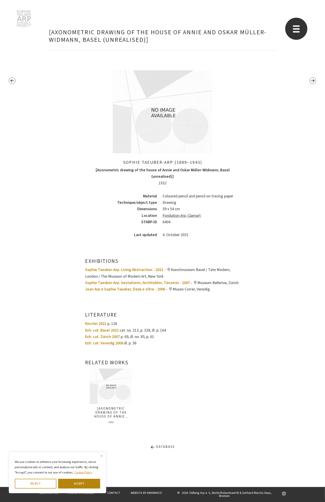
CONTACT (113, 493)
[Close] (101, 455)
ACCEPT (79, 483)
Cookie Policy (83, 472)
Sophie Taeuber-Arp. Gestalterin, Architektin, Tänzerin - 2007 (137, 283)
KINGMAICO (154, 493)
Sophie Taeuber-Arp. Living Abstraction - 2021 (124, 270)
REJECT (36, 483)
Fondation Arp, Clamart (181, 215)
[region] (57, 472)
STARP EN (23, 19)
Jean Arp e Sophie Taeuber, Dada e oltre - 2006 (125, 289)
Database (165, 447)
